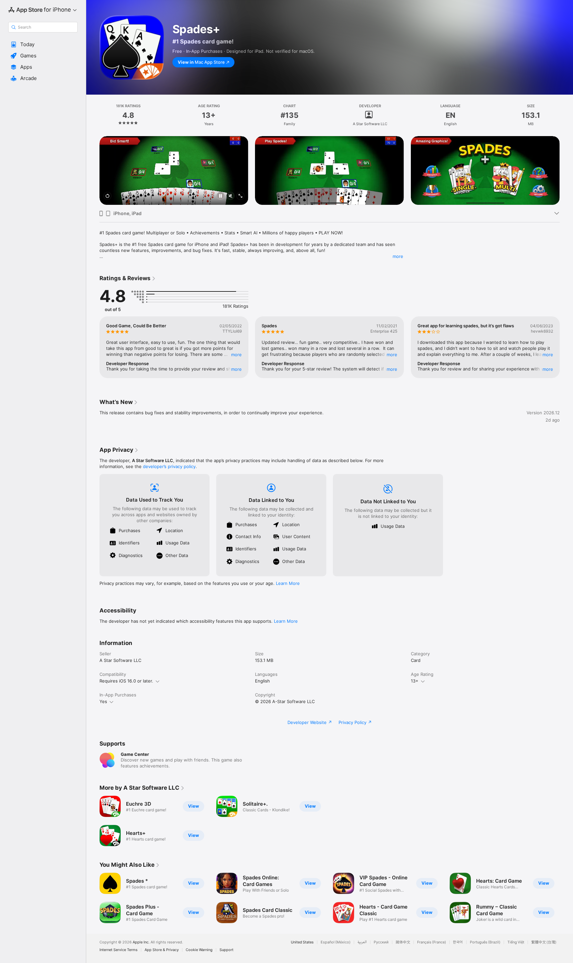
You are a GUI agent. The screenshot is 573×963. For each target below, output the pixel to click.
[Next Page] (566, 170)
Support (226, 950)
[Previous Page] (92, 170)
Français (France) (431, 942)
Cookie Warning (199, 950)
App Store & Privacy (162, 950)
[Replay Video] (107, 196)
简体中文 (403, 942)
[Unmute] (230, 196)
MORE (236, 354)
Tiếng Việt (515, 942)
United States (302, 942)
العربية (362, 942)
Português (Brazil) (485, 942)
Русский (381, 942)
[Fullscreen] (240, 196)
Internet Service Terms (118, 950)
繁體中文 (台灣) (543, 942)
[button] (43, 44)
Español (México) (335, 942)
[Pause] (220, 196)
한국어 (458, 942)
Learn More (288, 583)
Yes (103, 701)
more (398, 256)
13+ (414, 680)
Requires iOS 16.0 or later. (126, 680)
